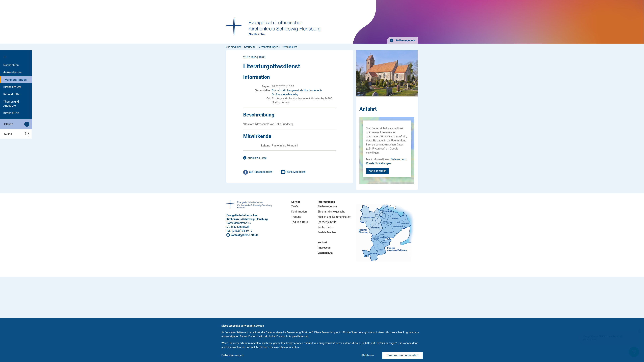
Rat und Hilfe (11, 94)
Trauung (296, 216)
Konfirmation (299, 211)
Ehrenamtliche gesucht (331, 211)
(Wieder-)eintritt (327, 222)
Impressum (324, 247)
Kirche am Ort (12, 86)
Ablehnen (367, 355)
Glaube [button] (8, 124)
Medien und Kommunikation (334, 216)
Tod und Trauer (300, 222)
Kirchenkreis (11, 113)
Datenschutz (398, 159)
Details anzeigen (232, 355)
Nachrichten (11, 65)
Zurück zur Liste (257, 158)
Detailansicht (289, 47)
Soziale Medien (327, 232)
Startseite (249, 47)
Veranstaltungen (16, 79)
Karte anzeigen (377, 170)
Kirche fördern (326, 227)
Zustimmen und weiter (402, 355)
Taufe (294, 206)
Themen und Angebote (11, 103)
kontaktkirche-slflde (244, 235)
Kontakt (322, 242)
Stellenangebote (405, 40)
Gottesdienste (12, 72)
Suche (8, 133)
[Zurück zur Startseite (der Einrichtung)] (16, 55)
